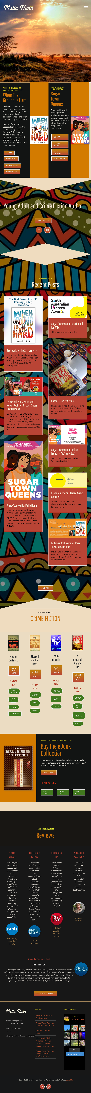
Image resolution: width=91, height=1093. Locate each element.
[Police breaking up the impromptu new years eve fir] (82, 1035)
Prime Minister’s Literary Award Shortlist (67, 495)
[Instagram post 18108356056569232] (67, 1035)
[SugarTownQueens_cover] (80, 117)
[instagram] (47, 230)
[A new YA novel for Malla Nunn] (23, 470)
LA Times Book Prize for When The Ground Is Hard (65, 545)
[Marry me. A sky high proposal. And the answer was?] (67, 1028)
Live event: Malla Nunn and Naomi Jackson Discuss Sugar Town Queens (22, 405)
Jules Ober (70, 1080)
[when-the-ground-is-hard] (39, 117)
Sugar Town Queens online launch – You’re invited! (64, 451)
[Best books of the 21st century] (23, 321)
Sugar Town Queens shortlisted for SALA (67, 325)
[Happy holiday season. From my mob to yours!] (74, 1043)
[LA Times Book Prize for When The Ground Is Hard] (67, 528)
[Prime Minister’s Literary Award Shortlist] (67, 480)
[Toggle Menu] (86, 7)
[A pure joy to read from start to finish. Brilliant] (74, 1028)
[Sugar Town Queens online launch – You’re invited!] (67, 435)
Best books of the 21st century (22, 350)
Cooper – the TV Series (62, 401)
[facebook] (39, 230)
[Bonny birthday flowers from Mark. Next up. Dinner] (82, 1043)
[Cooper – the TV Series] (67, 370)
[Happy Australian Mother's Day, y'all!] (74, 1035)
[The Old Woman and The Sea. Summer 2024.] (67, 1043)
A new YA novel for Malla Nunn (22, 505)
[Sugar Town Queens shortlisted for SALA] (67, 307)
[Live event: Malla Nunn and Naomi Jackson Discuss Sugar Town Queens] (23, 386)
